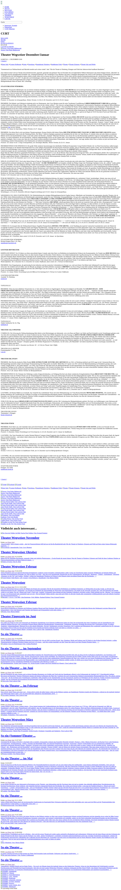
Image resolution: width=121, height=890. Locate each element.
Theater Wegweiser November (20, 537)
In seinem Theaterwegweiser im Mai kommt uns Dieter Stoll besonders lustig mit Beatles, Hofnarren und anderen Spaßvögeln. (40, 853)
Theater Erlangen (74, 64)
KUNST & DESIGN (7, 43)
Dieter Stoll (5, 64)
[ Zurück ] (4, 61)
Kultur (24, 64)
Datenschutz (8, 27)
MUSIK (3, 40)
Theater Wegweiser (13, 582)
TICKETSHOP (9, 17)
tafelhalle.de (4, 324)
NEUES (7, 8)
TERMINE (8, 15)
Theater (65, 64)
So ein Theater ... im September (21, 648)
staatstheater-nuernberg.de (8, 243)
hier (9, 127)
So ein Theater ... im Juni (17, 668)
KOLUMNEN (9, 12)
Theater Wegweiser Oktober (19, 552)
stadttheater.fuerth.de (7, 469)
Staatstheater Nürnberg (43, 64)
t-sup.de (3, 352)
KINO (3, 41)
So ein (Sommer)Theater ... (18, 735)
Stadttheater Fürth (56, 64)
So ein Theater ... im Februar (19, 685)
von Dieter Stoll (9, 542)
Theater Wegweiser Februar (19, 566)
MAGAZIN (8, 10)
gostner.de (4, 279)
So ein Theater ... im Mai (17, 758)
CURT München (10, 29)
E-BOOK (7, 19)
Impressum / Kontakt (11, 25)
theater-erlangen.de (6, 415)
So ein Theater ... (11, 634)
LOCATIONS (9, 13)
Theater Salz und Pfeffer (88, 64)
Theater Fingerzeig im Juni (18, 616)
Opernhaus (31, 64)
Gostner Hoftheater (15, 64)
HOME (7, 7)
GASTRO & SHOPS (7, 46)
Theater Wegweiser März (17, 719)
